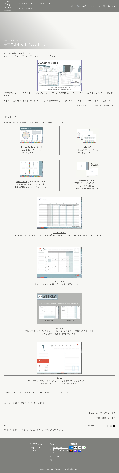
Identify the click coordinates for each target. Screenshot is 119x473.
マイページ (96, 6)
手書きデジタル (45, 4)
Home (6, 40)
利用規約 (42, 469)
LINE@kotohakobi (36, 448)
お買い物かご (110, 6)
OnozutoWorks (25, 8)
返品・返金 (50, 469)
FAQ (37, 8)
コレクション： (14, 40)
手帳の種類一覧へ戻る (105, 418)
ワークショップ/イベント (27, 4)
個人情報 (57, 469)
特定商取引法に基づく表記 (69, 469)
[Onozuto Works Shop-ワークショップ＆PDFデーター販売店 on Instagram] (51, 460)
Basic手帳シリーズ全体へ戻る (102, 413)
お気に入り (84, 6)
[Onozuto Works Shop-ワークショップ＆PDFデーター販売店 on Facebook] (54, 460)
